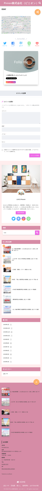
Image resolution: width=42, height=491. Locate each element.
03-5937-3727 (5, 464)
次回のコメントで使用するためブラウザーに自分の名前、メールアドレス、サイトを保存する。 (21, 150)
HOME (22, 482)
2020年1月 (7, 324)
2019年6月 (7, 350)
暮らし (19, 485)
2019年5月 (7, 354)
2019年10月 (7, 335)
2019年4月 (7, 358)
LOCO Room (20, 212)
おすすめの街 (34, 485)
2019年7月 (7, 347)
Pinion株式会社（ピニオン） (21, 3)
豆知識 (13, 485)
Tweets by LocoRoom (7, 474)
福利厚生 (25, 485)
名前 (3, 126)
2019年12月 (7, 328)
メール (4, 134)
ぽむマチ (5, 373)
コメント (4, 111)
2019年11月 (7, 332)
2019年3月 (7, 362)
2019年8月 (7, 343)
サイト (3, 142)
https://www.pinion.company (8, 468)
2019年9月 (7, 339)
